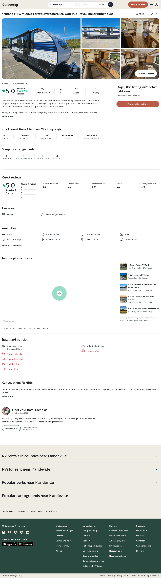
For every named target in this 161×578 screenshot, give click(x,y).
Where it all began (64, 530)
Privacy (110, 575)
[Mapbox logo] (8, 321)
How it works (142, 530)
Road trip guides (90, 555)
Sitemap (119, 575)
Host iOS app (115, 550)
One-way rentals (90, 550)
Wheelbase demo (117, 535)
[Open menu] (154, 4)
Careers (59, 535)
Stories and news (64, 540)
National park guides (92, 545)
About (59, 550)
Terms (102, 575)
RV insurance (115, 545)
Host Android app (117, 555)
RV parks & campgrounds (94, 560)
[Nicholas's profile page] (6, 411)
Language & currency (15, 526)
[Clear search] (76, 4)
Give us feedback (144, 545)
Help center (141, 535)
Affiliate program (117, 540)
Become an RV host (118, 530)
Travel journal (62, 545)
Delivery (86, 540)
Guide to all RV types (92, 565)
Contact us (141, 540)
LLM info (140, 550)
